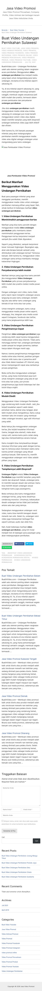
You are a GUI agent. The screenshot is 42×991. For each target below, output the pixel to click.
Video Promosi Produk (10, 962)
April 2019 (5, 910)
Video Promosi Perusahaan (11, 957)
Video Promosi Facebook (13, 53)
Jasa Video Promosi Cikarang (15, 733)
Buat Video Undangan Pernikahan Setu (16, 867)
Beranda (4, 30)
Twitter (30, 544)
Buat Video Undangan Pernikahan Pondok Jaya (19, 863)
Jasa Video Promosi (21, 8)
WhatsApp (7, 547)
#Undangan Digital (23, 555)
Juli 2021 (5, 905)
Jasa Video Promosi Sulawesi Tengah (19, 659)
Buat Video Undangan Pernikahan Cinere (16, 872)
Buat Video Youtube (17, 30)
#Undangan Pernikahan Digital (16, 557)
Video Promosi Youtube (20, 60)
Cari (3, 837)
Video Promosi (29, 50)
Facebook (20, 544)
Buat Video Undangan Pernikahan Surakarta (18, 877)
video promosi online (22, 55)
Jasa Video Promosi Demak (14, 696)
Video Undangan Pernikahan (12, 971)
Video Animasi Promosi (12, 50)
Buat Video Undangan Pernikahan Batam (21, 576)
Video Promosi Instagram (11, 948)
